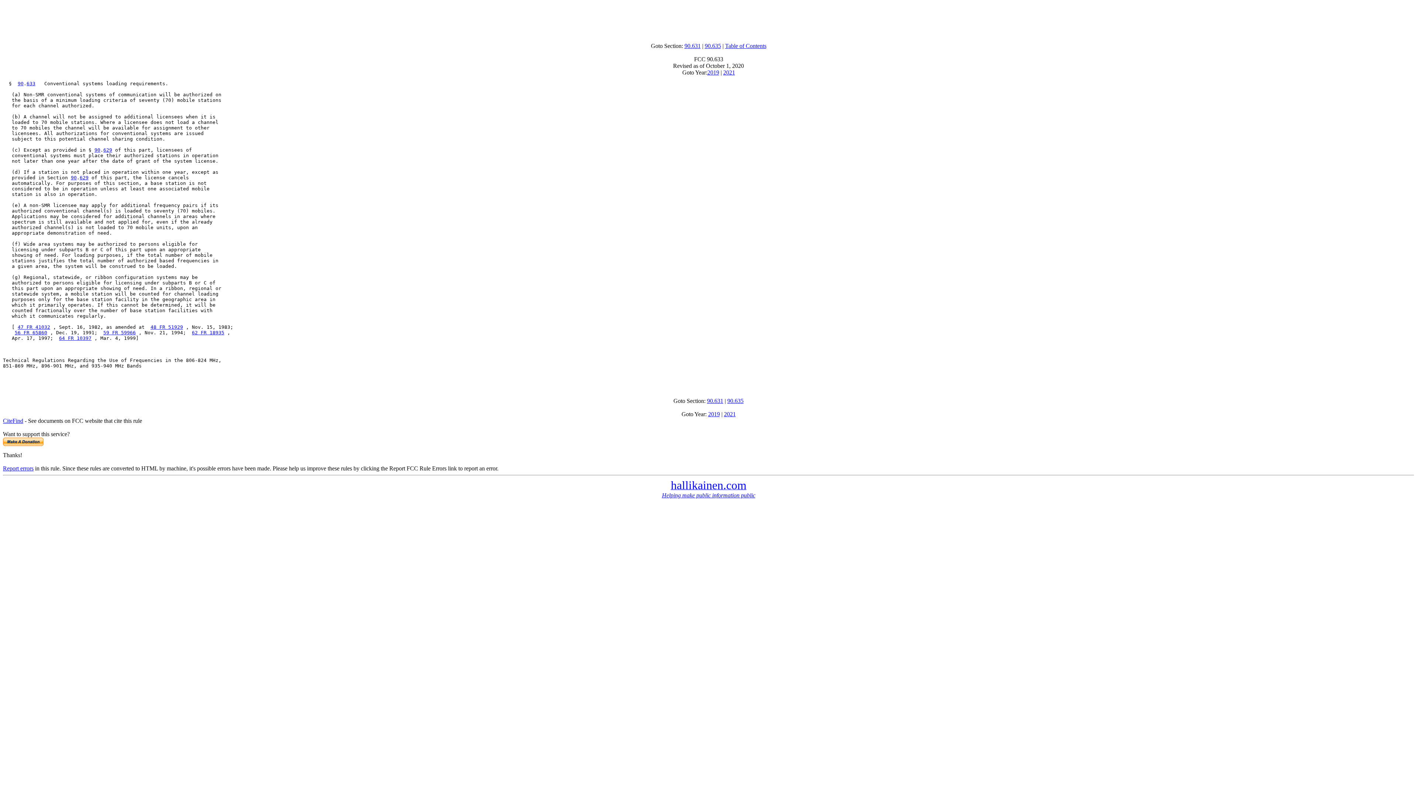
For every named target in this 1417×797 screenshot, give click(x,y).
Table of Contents (745, 46)
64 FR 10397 (75, 338)
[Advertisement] (708, 19)
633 (31, 83)
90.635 (713, 46)
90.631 (693, 46)
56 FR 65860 (31, 332)
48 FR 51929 (167, 327)
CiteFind (13, 421)
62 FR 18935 (208, 332)
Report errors (18, 468)
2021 (729, 72)
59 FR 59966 (119, 332)
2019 (713, 72)
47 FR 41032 (34, 327)
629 (107, 150)
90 (21, 83)
